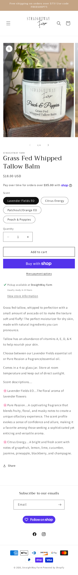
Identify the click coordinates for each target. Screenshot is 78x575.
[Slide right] (48, 145)
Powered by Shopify (53, 567)
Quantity (8, 229)
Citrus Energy (54, 201)
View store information (22, 296)
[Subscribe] (59, 505)
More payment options (39, 273)
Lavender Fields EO (21, 201)
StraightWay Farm (32, 567)
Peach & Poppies (19, 219)
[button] (8, 23)
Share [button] (12, 465)
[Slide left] (30, 145)
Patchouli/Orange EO (22, 210)
